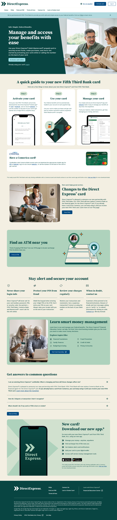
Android (17, 107)
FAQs (12, 10)
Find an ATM (20, 10)
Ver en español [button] (87, 4)
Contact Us (41, 10)
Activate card (100, 4)
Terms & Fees (31, 10)
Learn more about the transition (27, 391)
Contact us (90, 312)
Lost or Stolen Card (53, 10)
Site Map (48, 515)
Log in (112, 4)
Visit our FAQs (92, 177)
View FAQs (67, 212)
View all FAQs (13, 414)
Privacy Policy (18, 515)
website (32, 107)
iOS (12, 107)
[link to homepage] (27, 488)
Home (6, 10)
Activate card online (17, 60)
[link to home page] (15, 4)
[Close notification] (110, 15)
